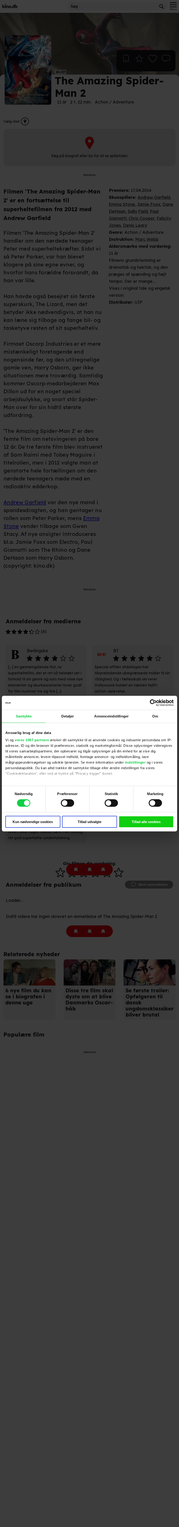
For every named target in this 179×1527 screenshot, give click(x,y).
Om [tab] (155, 716)
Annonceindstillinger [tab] (111, 716)
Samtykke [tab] (24, 716)
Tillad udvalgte (89, 822)
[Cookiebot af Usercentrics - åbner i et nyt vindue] (153, 702)
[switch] (67, 803)
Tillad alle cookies (146, 822)
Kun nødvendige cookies (33, 822)
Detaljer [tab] (67, 716)
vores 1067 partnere (32, 740)
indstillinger (135, 762)
